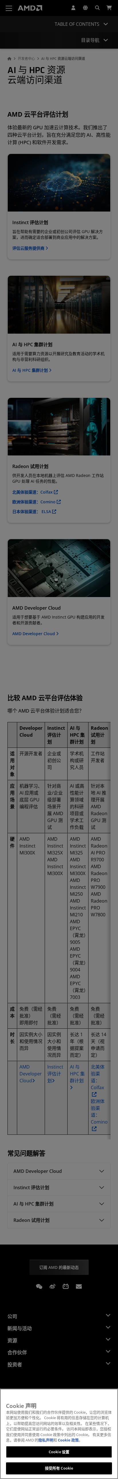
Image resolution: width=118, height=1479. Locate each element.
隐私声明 (45, 1440)
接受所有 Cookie (59, 1468)
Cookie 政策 (68, 1440)
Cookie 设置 (59, 1451)
